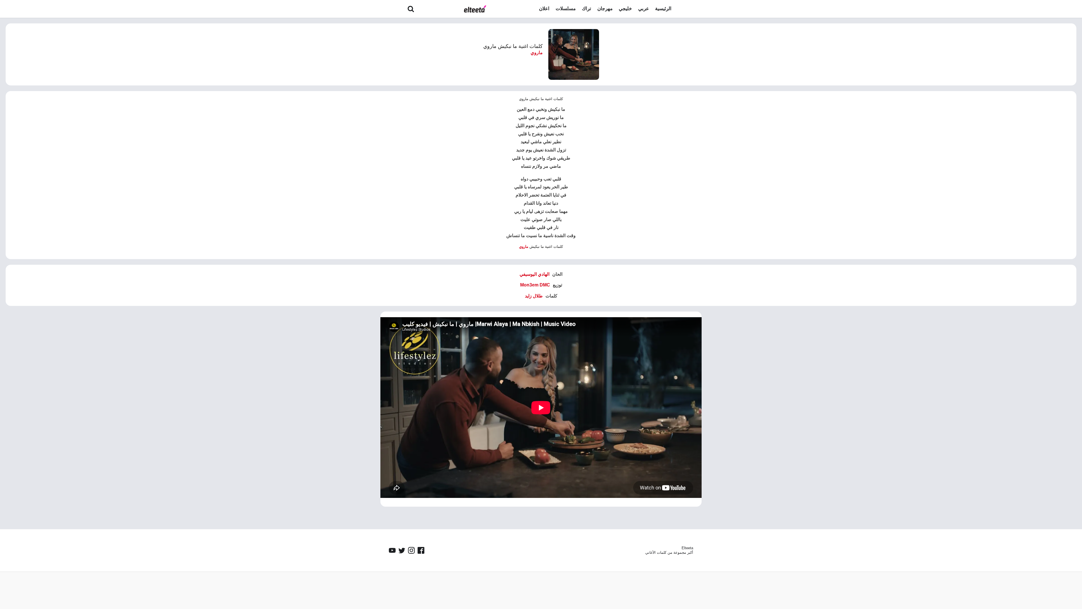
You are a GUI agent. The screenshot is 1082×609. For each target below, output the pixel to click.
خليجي (625, 8)
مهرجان (605, 8)
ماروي (537, 52)
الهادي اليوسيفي (534, 274)
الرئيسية (663, 8)
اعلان (544, 8)
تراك (586, 8)
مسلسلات (566, 8)
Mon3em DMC (535, 285)
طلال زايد (534, 296)
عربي (643, 8)
